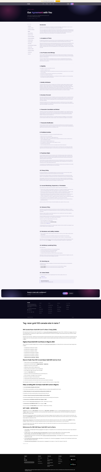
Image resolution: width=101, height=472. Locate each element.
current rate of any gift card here (50, 344)
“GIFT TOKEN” (27, 429)
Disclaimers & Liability (30, 48)
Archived (40, 429)
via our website (35, 362)
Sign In (68, 3)
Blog (57, 305)
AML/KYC (59, 463)
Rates (50, 3)
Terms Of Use (60, 459)
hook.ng (71, 332)
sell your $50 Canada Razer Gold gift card (50, 332)
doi (64, 432)
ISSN (31, 433)
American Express (26, 419)
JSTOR (37, 433)
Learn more (71, 293)
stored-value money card (65, 410)
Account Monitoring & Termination (32, 45)
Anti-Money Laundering (31, 50)
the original (57, 438)
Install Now (58, 1)
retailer (24, 411)
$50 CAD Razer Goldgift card (34, 401)
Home (43, 3)
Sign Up (72, 3)
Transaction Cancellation (31, 36)
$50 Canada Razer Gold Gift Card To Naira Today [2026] (40, 329)
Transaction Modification (31, 38)
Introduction (29, 26)
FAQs (53, 3)
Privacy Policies (60, 461)
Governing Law (30, 52)
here (62, 173)
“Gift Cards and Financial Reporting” (31, 441)
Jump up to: (27, 435)
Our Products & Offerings (31, 29)
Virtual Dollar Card (50, 305)
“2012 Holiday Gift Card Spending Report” (32, 438)
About (40, 305)
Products (47, 3)
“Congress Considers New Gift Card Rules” (49, 435)
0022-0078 (34, 433)
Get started (65, 293)
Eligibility (29, 31)
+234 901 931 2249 (43, 277)
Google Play (73, 464)
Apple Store (72, 460)
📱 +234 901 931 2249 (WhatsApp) (31, 308)
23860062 (40, 433)
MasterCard (31, 419)
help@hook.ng (48, 223)
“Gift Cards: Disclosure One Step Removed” (41, 432)
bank (28, 411)
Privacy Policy (29, 43)
